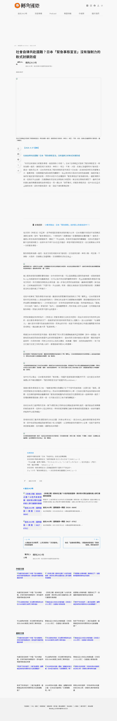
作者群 (81, 13)
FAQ (32, 706)
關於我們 (95, 13)
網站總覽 (90, 706)
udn (15, 45)
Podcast (53, 13)
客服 (36, 706)
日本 (40, 481)
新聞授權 (42, 706)
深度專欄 (38, 13)
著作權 (55, 706)
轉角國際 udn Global (23, 45)
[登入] (98, 6)
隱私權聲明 (62, 706)
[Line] (18, 159)
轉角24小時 (31, 62)
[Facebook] (18, 154)
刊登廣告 (26, 706)
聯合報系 (69, 706)
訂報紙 (76, 706)
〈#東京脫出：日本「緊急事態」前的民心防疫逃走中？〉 (67, 224)
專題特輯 (67, 13)
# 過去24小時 (28, 488)
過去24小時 (22, 13)
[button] (87, 6)
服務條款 (49, 706)
